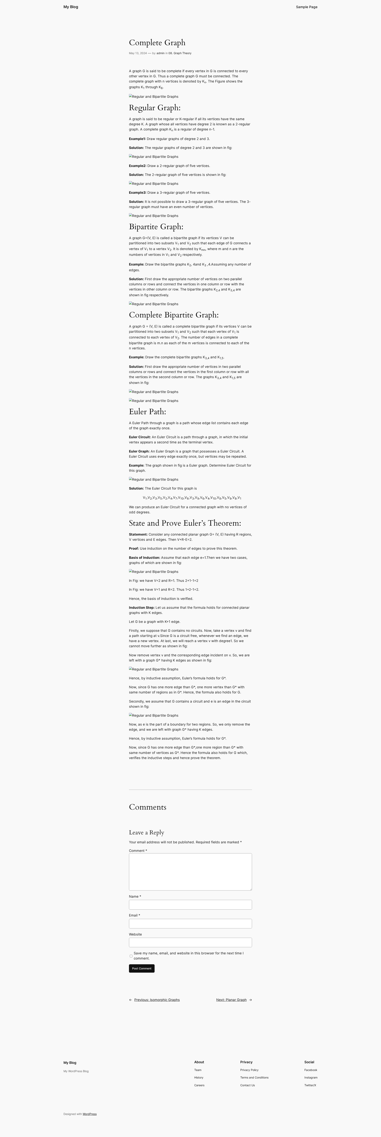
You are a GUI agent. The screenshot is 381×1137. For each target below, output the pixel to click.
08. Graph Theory (179, 53)
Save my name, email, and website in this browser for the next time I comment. (188, 955)
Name (135, 896)
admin (161, 53)
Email (134, 915)
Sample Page (307, 7)
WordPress (90, 1114)
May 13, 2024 (138, 53)
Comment (138, 851)
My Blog (71, 6)
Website (135, 934)
